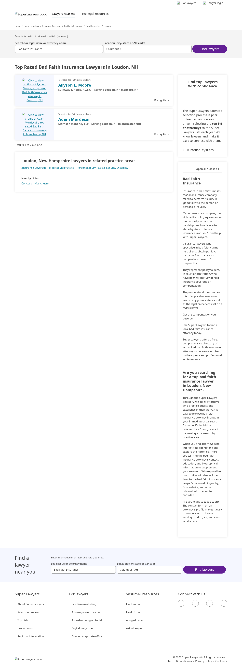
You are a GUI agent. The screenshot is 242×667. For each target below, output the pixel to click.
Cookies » (221, 661)
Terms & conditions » (181, 661)
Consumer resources (141, 594)
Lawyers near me (63, 13)
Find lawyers (209, 49)
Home (17, 26)
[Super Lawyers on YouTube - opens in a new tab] (209, 603)
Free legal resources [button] (95, 14)
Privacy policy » (204, 661)
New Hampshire (93, 26)
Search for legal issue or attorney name (41, 43)
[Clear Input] (99, 49)
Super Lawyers (27, 594)
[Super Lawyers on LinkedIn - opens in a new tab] (224, 603)
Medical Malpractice (61, 168)
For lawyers (78, 594)
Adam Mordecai (73, 119)
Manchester (42, 183)
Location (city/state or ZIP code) (124, 43)
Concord (26, 183)
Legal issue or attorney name (69, 563)
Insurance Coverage (51, 26)
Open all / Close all (207, 169)
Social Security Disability (113, 168)
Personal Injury (86, 168)
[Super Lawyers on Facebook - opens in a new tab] (181, 603)
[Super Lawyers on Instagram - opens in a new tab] (195, 603)
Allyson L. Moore (74, 85)
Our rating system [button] (198, 150)
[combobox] (59, 49)
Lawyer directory (31, 26)
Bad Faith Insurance (73, 26)
